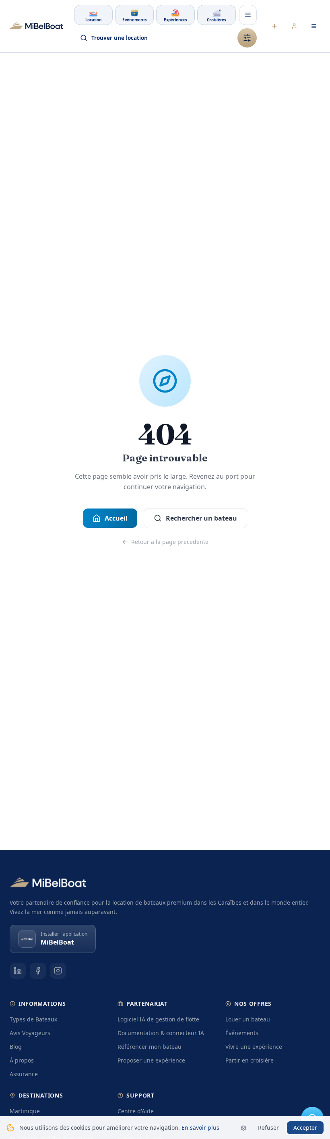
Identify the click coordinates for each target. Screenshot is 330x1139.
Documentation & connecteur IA (161, 1033)
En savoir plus (200, 1127)
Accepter (305, 1127)
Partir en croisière (249, 1060)
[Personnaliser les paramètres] (243, 1127)
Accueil (116, 518)
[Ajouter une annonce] (274, 26)
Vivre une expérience (253, 1046)
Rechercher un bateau (201, 518)
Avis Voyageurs (30, 1033)
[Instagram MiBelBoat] (58, 971)
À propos (22, 1060)
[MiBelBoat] (36, 26)
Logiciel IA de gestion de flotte (158, 1019)
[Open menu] (314, 26)
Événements (241, 1033)
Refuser (268, 1127)
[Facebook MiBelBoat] (38, 971)
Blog (16, 1046)
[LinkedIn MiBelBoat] (18, 971)
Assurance (24, 1074)
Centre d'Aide (136, 1111)
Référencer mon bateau (150, 1046)
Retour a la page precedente (169, 542)
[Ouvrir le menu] (248, 15)
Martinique (25, 1111)
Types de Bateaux (33, 1019)
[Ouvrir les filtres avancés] (247, 38)
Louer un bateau (247, 1019)
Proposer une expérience (151, 1060)
